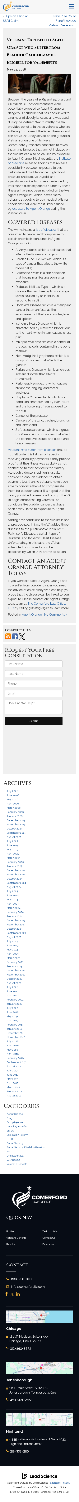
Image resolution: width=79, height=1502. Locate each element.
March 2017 (13, 1087)
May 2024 (12, 899)
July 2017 (12, 1070)
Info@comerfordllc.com (28, 1287)
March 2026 (14, 807)
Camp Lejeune (15, 1122)
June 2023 (13, 945)
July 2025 (12, 841)
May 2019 (12, 1016)
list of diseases (46, 229)
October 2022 (14, 978)
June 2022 (13, 991)
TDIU (9, 1151)
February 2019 (15, 1024)
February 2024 (15, 912)
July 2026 (12, 791)
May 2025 (12, 849)
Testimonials (49, 1231)
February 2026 (15, 812)
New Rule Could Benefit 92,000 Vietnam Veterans (62, 20)
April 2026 (13, 803)
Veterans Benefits (16, 1237)
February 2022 (15, 999)
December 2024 (16, 870)
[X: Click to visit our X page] (12, 1294)
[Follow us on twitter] (22, 636)
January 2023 (14, 966)
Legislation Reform (17, 1134)
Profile (10, 1231)
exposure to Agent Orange (31, 208)
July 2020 (12, 1008)
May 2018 (12, 1049)
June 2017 (12, 1074)
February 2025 (15, 862)
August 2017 (14, 1066)
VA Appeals (13, 1159)
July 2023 (12, 941)
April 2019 (13, 1020)
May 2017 (12, 1078)
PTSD (10, 1139)
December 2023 (16, 920)
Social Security (15, 1143)
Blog (9, 1118)
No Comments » (55, 614)
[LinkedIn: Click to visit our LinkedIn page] (18, 1294)
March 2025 (13, 857)
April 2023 (13, 953)
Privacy (66, 1482)
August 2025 (14, 837)
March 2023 (13, 958)
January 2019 (14, 1028)
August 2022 (14, 983)
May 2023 (12, 949)
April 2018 (13, 1053)
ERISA (10, 1130)
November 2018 (16, 1037)
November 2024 (16, 874)
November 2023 (16, 924)
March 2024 (14, 907)
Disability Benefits (17, 1126)
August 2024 (14, 887)
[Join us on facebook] (15, 636)
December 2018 (16, 1033)
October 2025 (14, 828)
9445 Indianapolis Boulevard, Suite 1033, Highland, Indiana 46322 (37, 1442)
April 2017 (12, 1083)
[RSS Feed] (8, 636)
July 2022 (12, 987)
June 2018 (13, 1045)
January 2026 (15, 816)
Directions (48, 1244)
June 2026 (13, 795)
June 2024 (13, 895)
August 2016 (14, 1095)
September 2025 (16, 832)
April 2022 (13, 995)
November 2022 (16, 974)
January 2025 (14, 866)
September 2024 (16, 882)
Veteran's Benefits (17, 1164)
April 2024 (13, 903)
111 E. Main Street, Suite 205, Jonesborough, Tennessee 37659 (32, 1390)
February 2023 (15, 962)
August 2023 (14, 937)
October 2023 (14, 928)
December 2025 (16, 820)
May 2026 (12, 799)
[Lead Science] (39, 1476)
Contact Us (48, 1237)
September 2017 (16, 1062)
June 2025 (13, 845)
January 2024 (14, 916)
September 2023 (16, 932)
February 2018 (15, 1058)
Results (10, 1244)
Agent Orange (32, 614)
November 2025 (16, 824)
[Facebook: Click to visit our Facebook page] (6, 1294)
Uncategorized (15, 1155)
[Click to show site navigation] (71, 6)
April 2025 (13, 853)
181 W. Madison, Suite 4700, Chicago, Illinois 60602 (28, 1339)
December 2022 (16, 970)
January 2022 (14, 1003)
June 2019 (13, 1012)
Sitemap (55, 1482)
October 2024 (14, 878)
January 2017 (14, 1091)
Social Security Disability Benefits (25, 1147)
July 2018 (12, 1041)
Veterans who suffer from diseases (32, 450)
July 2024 (12, 891)
